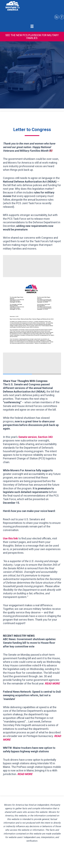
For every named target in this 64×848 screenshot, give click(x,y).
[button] (32, 36)
